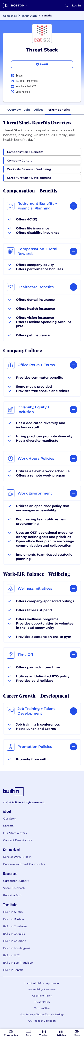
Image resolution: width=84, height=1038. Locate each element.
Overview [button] (14, 109)
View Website (23, 91)
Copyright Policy (42, 995)
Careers (8, 826)
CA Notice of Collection (42, 1020)
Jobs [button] (27, 109)
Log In (76, 5)
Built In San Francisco (18, 962)
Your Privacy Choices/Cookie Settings (42, 1014)
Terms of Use (42, 1008)
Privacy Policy (42, 1001)
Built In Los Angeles (16, 948)
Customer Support (16, 881)
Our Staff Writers (15, 833)
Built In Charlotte (15, 926)
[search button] (66, 5)
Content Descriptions (17, 840)
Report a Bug (12, 895)
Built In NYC (11, 955)
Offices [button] (38, 109)
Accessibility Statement (42, 989)
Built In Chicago (14, 933)
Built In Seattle (13, 970)
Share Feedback (14, 888)
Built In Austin (13, 912)
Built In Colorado (14, 941)
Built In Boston (13, 919)
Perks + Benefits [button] (58, 109)
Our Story (10, 818)
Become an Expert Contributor (24, 864)
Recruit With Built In (17, 857)
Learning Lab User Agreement (42, 983)
